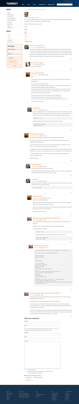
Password (10, 53)
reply (71, 58)
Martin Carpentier (34, 75)
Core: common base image (23, 393)
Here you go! (34, 179)
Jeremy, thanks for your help (37, 134)
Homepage (26, 332)
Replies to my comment (38, 377)
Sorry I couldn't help (36, 164)
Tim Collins (26, 17)
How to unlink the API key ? (37, 73)
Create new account (12, 61)
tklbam (25, 34)
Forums (8, 34)
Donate (37, 397)
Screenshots (42, 4)
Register (70, 1)
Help (28, 4)
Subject (25, 336)
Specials (8, 13)
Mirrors (8, 395)
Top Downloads (68, 391)
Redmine (66, 399)
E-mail (25, 325)
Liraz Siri (33, 64)
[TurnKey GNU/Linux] (12, 4)
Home (25, 9)
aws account (26, 39)
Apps (22, 4)
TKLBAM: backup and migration (24, 395)
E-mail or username (11, 49)
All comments (29, 377)
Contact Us (8, 397)
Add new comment (28, 41)
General (9, 38)
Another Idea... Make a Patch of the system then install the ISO (45, 293)
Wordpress (67, 397)
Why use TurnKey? (9, 393)
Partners (8, 398)
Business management (11, 20)
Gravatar (53, 328)
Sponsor (8, 399)
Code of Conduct (9, 394)
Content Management (55, 393)
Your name (26, 321)
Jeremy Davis (32, 47)
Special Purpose (54, 399)
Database (9, 25)
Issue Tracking (54, 397)
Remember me (11, 57)
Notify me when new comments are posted (33, 375)
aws (25, 38)
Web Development (55, 395)
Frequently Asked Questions (40, 394)
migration (26, 36)
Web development (10, 14)
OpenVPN (67, 393)
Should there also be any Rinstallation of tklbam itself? (46, 218)
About (8, 391)
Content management (11, 18)
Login (66, 1)
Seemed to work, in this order (41, 245)
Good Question (36, 108)
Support (26, 31)
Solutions (21, 391)
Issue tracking (10, 23)
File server (67, 398)
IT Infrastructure (10, 16)
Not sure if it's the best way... (37, 45)
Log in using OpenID (12, 60)
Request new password (13, 62)
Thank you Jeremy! (37, 196)
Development (9, 40)
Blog (34, 4)
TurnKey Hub (51, 4)
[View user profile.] (26, 14)
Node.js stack (67, 394)
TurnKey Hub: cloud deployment (24, 394)
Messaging (9, 22)
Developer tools (10, 27)
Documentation (10, 41)
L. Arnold (34, 220)
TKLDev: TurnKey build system (24, 397)
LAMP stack (67, 395)
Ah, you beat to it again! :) (37, 62)
